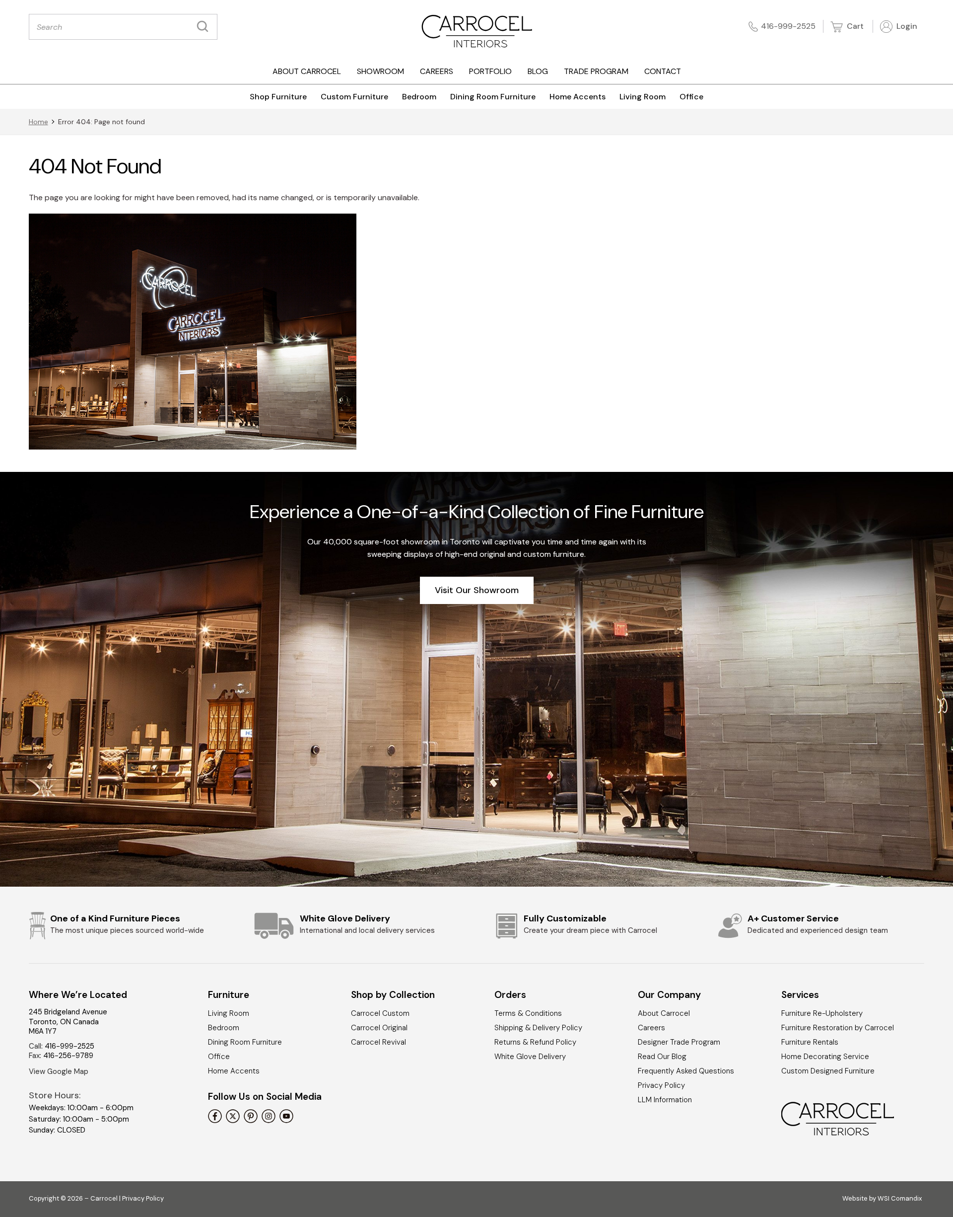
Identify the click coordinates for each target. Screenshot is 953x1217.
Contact (662, 71)
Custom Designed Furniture (828, 1071)
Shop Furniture (278, 96)
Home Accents (577, 96)
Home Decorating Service (825, 1057)
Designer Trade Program (679, 1042)
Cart (854, 26)
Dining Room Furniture (493, 96)
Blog (538, 71)
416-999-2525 (788, 26)
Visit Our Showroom (477, 590)
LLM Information (665, 1100)
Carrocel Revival (378, 1042)
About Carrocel (306, 71)
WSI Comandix (900, 1198)
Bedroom (419, 96)
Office (691, 96)
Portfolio (490, 71)
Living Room (642, 96)
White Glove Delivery (530, 1057)
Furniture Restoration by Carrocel (837, 1028)
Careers (436, 71)
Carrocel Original (379, 1028)
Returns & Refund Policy (535, 1042)
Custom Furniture (354, 96)
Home (38, 121)
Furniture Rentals (809, 1042)
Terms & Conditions (528, 1013)
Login (905, 26)
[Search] (205, 27)
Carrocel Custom (380, 1013)
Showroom (380, 71)
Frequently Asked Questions (686, 1071)
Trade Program (596, 71)
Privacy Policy (661, 1085)
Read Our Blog (662, 1057)
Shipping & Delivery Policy (538, 1028)
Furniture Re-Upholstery (822, 1013)
